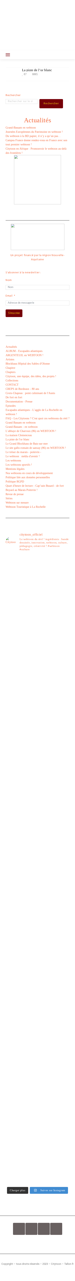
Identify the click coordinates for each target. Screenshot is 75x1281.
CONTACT (12, 384)
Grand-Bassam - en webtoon (22, 426)
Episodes (11, 405)
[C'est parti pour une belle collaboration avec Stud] (37, 866)
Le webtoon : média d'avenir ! (23, 456)
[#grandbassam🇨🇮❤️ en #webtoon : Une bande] (37, 581)
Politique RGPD (15, 481)
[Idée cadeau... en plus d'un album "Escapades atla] (37, 717)
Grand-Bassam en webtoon (21, 127)
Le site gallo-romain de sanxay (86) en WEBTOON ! (36, 447)
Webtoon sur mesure (17, 502)
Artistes (10, 359)
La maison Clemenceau (19, 435)
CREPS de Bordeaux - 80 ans (22, 388)
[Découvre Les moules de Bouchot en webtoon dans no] (37, 1118)
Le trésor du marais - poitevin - (23, 452)
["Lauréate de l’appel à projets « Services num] (37, 784)
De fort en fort (14, 397)
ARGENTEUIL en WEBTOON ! (24, 355)
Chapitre (10, 367)
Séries (9, 498)
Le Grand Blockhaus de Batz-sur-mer (27, 443)
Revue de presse (15, 494)
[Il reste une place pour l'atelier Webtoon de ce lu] (37, 956)
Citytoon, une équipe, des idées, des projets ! (31, 376)
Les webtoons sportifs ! (19, 464)
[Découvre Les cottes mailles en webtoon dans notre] (37, 1076)
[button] (37, 1243)
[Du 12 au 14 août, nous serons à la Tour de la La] (37, 933)
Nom (9, 280)
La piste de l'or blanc (17, 439)
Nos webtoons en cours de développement (29, 473)
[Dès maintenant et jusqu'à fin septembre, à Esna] (37, 623)
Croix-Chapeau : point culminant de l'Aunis (30, 393)
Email (9, 296)
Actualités (11, 346)
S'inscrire (14, 313)
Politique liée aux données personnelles (28, 477)
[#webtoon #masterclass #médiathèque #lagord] (37, 858)
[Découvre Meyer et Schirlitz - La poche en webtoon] (37, 990)
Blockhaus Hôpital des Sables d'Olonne (28, 363)
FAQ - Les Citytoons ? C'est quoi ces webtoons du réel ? (37, 418)
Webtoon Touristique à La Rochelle (26, 506)
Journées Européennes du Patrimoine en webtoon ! (34, 131)
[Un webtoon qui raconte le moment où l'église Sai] (37, 646)
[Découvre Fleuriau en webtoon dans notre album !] (37, 1162)
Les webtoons (13, 460)
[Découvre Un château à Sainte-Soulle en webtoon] (37, 1034)
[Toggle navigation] (7, 55)
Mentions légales (15, 468)
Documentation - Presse (19, 401)
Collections (12, 380)
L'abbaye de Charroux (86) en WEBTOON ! (31, 431)
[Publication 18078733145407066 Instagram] (37, 610)
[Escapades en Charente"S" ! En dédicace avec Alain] (37, 669)
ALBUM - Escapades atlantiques (24, 351)
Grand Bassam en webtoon (21, 422)
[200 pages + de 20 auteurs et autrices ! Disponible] (37, 850)
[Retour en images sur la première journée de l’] (37, 910)
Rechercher (13, 95)
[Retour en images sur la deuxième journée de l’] (37, 885)
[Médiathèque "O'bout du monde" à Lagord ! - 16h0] (37, 829)
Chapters (10, 372)
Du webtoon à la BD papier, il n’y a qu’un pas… (33, 136)
